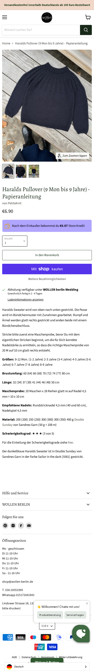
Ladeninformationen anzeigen (26, 299)
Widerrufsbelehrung (70, 657)
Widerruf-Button (47, 662)
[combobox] (47, 666)
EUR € (45, 626)
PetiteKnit (14, 203)
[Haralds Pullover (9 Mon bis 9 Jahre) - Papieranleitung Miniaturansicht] (8, 171)
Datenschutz (29, 657)
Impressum (47, 657)
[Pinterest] (5, 525)
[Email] (29, 525)
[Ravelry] (21, 525)
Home (6, 43)
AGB (14, 657)
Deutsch (19, 667)
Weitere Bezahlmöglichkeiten (47, 279)
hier (70, 442)
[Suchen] (86, 30)
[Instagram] (13, 525)
